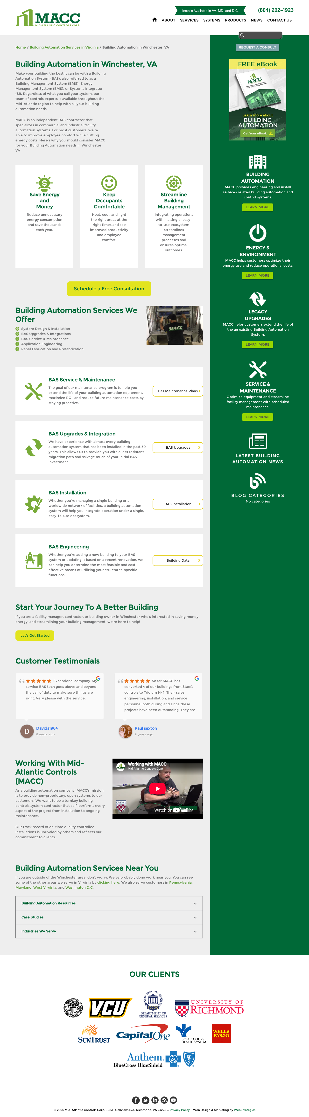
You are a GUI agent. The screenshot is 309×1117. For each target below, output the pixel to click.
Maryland (23, 887)
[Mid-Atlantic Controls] (48, 24)
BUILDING (257, 174)
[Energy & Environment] (258, 243)
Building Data (178, 560)
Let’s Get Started (35, 635)
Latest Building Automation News (257, 458)
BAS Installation (178, 504)
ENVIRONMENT (258, 254)
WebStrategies (244, 1110)
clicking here (108, 882)
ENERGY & (258, 248)
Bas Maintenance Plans (178, 391)
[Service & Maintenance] (258, 379)
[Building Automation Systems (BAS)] (258, 170)
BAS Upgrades (178, 447)
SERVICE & (258, 384)
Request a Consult (257, 47)
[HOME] (155, 19)
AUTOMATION (257, 181)
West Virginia (44, 887)
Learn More (257, 207)
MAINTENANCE (258, 391)
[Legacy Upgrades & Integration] (258, 307)
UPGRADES (258, 318)
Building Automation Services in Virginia (64, 47)
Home (20, 47)
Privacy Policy (180, 1110)
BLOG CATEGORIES (258, 495)
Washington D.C (79, 887)
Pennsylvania (180, 882)
